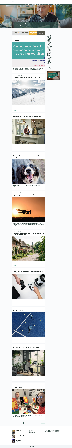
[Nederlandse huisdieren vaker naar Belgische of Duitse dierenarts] (28, 171)
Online (48, 54)
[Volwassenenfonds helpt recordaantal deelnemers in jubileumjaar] (28, 54)
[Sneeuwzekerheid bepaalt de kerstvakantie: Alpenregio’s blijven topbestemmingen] (28, 92)
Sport (48, 63)
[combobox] (53, 31)
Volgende (42, 422)
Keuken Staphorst (31, 438)
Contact (46, 434)
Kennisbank (51, 4)
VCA (29, 437)
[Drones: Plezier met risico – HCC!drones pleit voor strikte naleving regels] (28, 209)
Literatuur (48, 49)
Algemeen (45, 4)
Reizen (48, 61)
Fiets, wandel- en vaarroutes (33, 4)
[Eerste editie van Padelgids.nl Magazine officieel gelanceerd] (13, 441)
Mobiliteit (48, 52)
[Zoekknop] (59, 31)
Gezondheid (48, 45)
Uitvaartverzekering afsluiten (32, 436)
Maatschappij (49, 50)
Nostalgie (48, 53)
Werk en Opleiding (49, 66)
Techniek (48, 64)
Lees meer (15, 71)
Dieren (48, 40)
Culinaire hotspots (27, 4)
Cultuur (48, 39)
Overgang (48, 55)
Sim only (30, 440)
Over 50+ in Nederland (32, 432)
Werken (59, 4)
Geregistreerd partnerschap (32, 439)
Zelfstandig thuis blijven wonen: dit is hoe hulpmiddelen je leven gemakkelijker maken (21, 431)
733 (33, 422)
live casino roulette (31, 441)
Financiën (48, 44)
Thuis (48, 65)
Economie (48, 42)
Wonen (14, 231)
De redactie (47, 433)
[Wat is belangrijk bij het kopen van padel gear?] (28, 324)
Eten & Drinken (49, 43)
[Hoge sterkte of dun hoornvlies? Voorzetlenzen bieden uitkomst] (13, 436)
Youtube (48, 69)
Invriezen (48, 47)
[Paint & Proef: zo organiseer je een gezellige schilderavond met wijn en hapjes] (28, 401)
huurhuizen (30, 442)
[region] (36, 16)
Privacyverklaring (31, 430)
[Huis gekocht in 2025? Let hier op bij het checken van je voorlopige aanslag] (28, 131)
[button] (36, 16)
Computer (48, 37)
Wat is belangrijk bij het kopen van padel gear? (24, 310)
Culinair (48, 38)
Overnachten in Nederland (40, 4)
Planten (48, 56)
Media (48, 51)
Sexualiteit (48, 62)
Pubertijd (48, 60)
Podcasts (54, 4)
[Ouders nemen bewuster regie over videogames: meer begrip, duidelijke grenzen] (28, 286)
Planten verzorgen (49, 57)
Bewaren (48, 36)
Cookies (30, 431)
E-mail (48, 41)
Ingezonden (48, 4)
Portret (56, 4)
